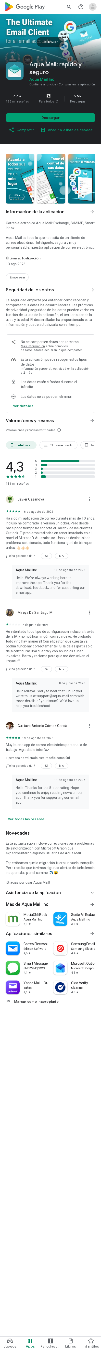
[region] (50, 98)
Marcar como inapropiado (32, 1001)
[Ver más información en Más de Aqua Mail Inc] (92, 904)
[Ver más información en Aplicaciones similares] (92, 934)
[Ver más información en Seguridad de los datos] (92, 290)
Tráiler (50, 42)
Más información (33, 346)
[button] (56, 101)
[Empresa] (17, 277)
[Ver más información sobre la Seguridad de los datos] (23, 406)
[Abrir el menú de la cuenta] (93, 7)
